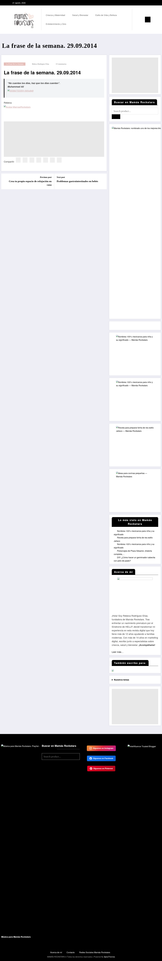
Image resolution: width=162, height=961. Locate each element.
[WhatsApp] (59, 160)
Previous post (46, 177)
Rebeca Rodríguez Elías (40, 64)
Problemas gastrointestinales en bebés (77, 181)
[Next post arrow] (103, 181)
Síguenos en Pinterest (103, 768)
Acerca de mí (56, 952)
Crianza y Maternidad (55, 15)
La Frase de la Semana (14, 64)
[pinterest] (38, 160)
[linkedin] (31, 160)
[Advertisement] (54, 139)
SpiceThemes (109, 956)
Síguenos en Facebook (103, 758)
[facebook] (18, 160)
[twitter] (25, 160)
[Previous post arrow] (5, 181)
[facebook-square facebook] (142, 2)
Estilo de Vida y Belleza (106, 15)
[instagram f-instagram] (146, 2)
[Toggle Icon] (147, 19)
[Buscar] (136, 19)
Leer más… (118, 651)
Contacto (71, 952)
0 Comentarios (61, 64)
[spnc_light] (141, 20)
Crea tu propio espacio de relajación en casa (30, 183)
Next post (61, 177)
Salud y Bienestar (80, 15)
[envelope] (45, 160)
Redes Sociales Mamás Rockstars (94, 952)
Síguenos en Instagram (103, 748)
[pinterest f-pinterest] (150, 2)
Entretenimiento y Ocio (56, 24)
